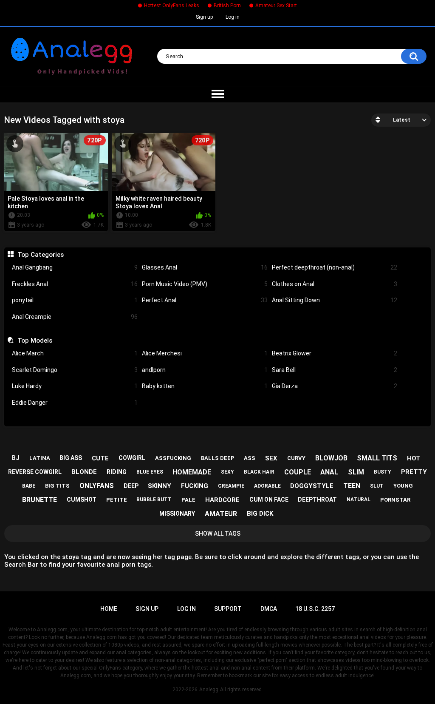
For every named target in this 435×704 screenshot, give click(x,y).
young (403, 486)
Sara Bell (335, 369)
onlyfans (96, 486)
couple (297, 472)
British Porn (227, 6)
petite (116, 500)
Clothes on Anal (335, 284)
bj (16, 457)
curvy (296, 458)
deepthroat (317, 499)
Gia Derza (335, 386)
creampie (231, 486)
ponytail (75, 300)
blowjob (331, 458)
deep (131, 486)
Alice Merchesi (205, 353)
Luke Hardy (75, 386)
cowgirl (132, 457)
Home (108, 608)
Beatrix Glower (335, 353)
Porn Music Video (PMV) (205, 284)
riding (117, 471)
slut (377, 486)
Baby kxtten (205, 386)
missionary (177, 513)
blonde (84, 472)
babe (28, 486)
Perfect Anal (205, 300)
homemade (191, 472)
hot (414, 458)
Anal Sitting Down (335, 300)
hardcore (222, 500)
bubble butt (154, 499)
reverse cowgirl (35, 471)
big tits (57, 486)
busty (382, 472)
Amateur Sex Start (276, 6)
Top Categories (40, 254)
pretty (414, 472)
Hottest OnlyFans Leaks (171, 6)
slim (356, 472)
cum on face (268, 499)
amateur (221, 514)
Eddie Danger (75, 402)
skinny (159, 486)
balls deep (217, 458)
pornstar (395, 500)
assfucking (173, 458)
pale (188, 500)
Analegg (208, 690)
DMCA (268, 608)
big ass (70, 457)
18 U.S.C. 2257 (315, 608)
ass (249, 458)
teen (351, 486)
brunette (39, 500)
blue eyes (149, 472)
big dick (260, 513)
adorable (267, 486)
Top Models (34, 340)
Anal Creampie (75, 316)
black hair (259, 472)
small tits (377, 458)
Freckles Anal (75, 284)
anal (329, 472)
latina (39, 458)
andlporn (205, 369)
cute (100, 458)
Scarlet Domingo (75, 369)
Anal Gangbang (75, 267)
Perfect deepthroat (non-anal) (335, 267)
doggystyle (311, 486)
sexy (227, 472)
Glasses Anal (205, 267)
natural (358, 499)
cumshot (81, 499)
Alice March (75, 353)
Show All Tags (217, 533)
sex (271, 458)
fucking (194, 486)
